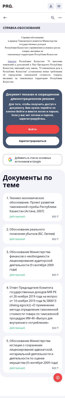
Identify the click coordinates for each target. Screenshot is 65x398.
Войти (32, 129)
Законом (12, 61)
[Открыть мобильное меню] (59, 6)
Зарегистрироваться (32, 141)
